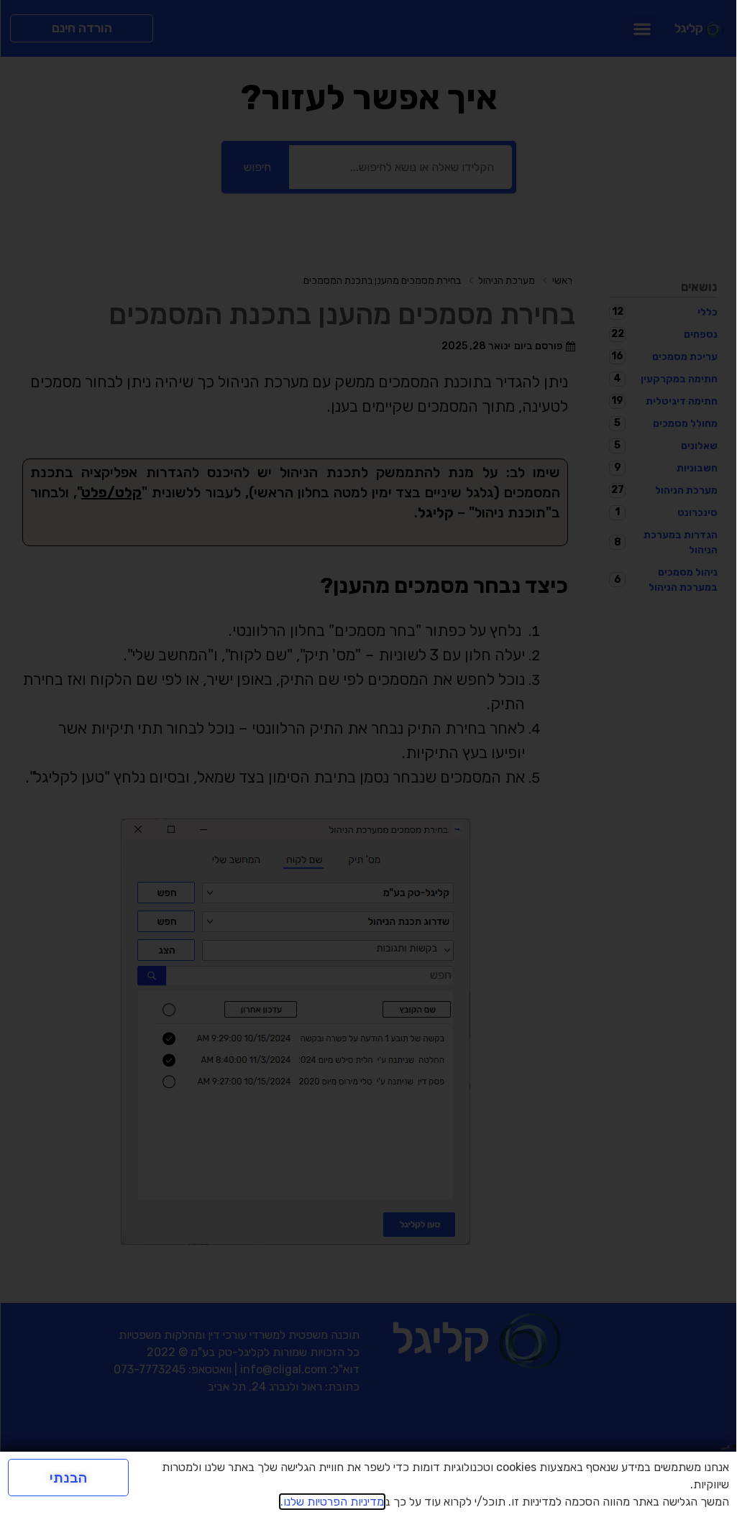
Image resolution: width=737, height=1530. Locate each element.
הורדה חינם (82, 28)
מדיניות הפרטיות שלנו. (332, 1501)
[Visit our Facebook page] (728, 1445)
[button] (642, 28)
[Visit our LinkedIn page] (725, 1445)
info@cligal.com (283, 1369)
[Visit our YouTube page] (722, 1445)
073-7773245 (150, 1369)
